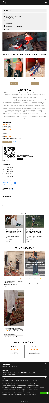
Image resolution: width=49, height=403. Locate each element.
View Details (14, 83)
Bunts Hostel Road (6, 366)
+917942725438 (9, 23)
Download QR (20, 158)
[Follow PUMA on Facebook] (21, 401)
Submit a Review (7, 141)
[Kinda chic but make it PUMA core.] (35, 264)
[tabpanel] (24, 40)
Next (46, 72)
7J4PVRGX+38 (5, 182)
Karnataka (11, 189)
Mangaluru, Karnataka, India (8, 184)
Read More (8, 241)
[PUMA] (4, 2)
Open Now (19, 26)
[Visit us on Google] (23, 401)
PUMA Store (14, 347)
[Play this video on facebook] (13, 308)
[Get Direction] (15, 183)
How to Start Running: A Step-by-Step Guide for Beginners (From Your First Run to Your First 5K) (34, 231)
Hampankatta (14, 366)
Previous (3, 72)
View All (14, 141)
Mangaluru (11, 192)
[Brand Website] (27, 401)
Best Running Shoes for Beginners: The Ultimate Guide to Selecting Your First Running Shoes (14, 231)
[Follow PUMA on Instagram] (25, 401)
